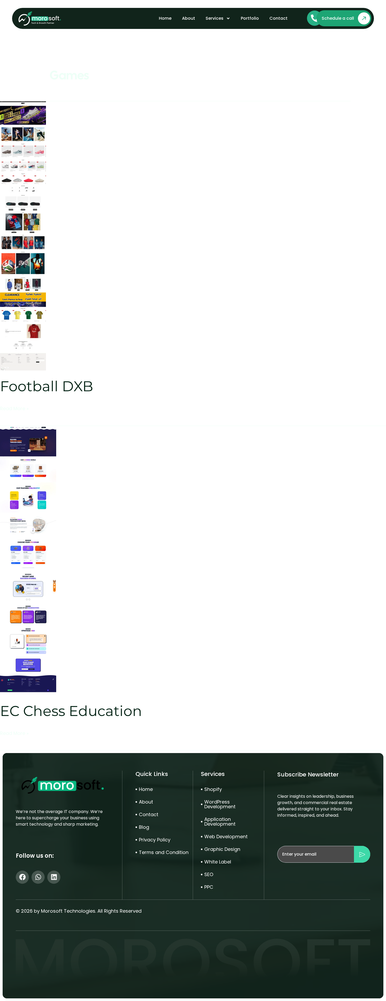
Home (165, 18)
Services (214, 18)
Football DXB (46, 386)
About (188, 18)
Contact (278, 18)
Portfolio (250, 18)
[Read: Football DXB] (23, 235)
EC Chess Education (71, 711)
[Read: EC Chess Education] (28, 560)
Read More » (14, 408)
